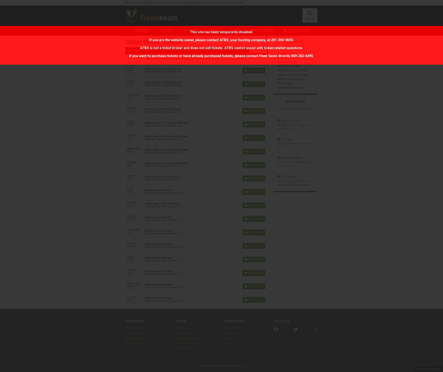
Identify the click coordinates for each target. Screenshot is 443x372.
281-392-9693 (282, 40)
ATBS (224, 40)
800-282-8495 (302, 56)
